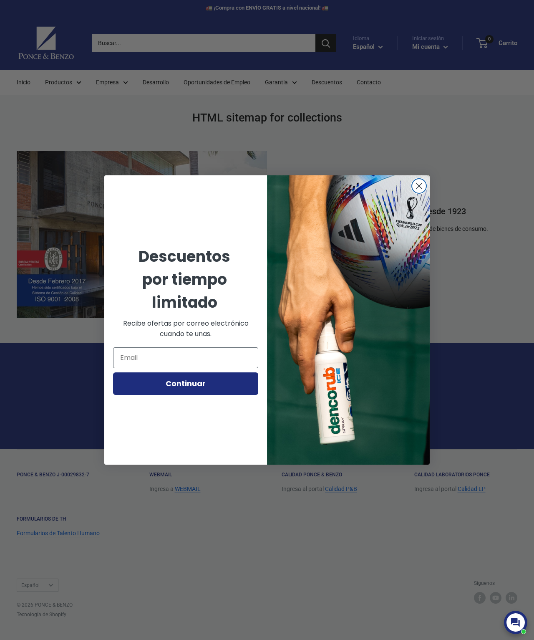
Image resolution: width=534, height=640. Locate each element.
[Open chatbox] (515, 622)
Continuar (186, 383)
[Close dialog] (419, 186)
